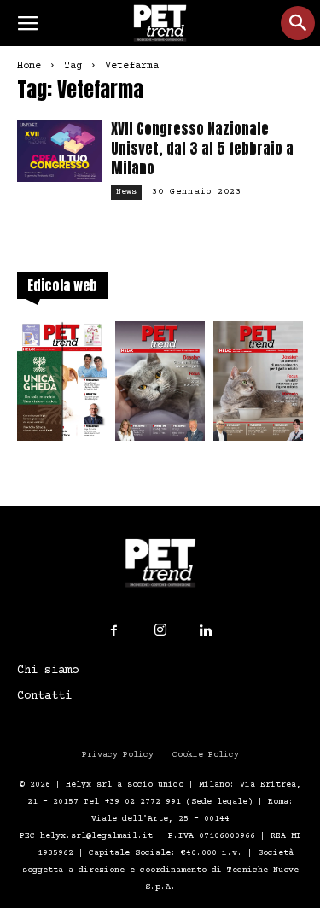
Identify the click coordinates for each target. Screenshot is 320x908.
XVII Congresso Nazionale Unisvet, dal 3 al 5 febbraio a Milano (202, 148)
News (126, 191)
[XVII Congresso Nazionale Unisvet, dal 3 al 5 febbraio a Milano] (59, 151)
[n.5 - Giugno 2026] (258, 386)
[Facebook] (114, 631)
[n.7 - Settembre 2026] (62, 386)
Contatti (44, 696)
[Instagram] (160, 630)
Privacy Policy (118, 754)
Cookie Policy (205, 754)
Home (29, 66)
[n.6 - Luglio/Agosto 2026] (160, 386)
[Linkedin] (206, 631)
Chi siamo (48, 670)
